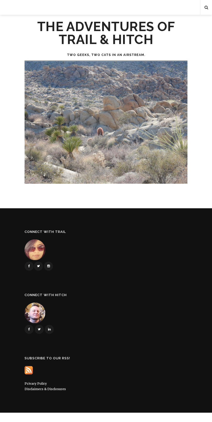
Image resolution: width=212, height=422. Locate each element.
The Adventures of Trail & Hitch (106, 33)
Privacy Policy (36, 383)
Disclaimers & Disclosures (45, 389)
